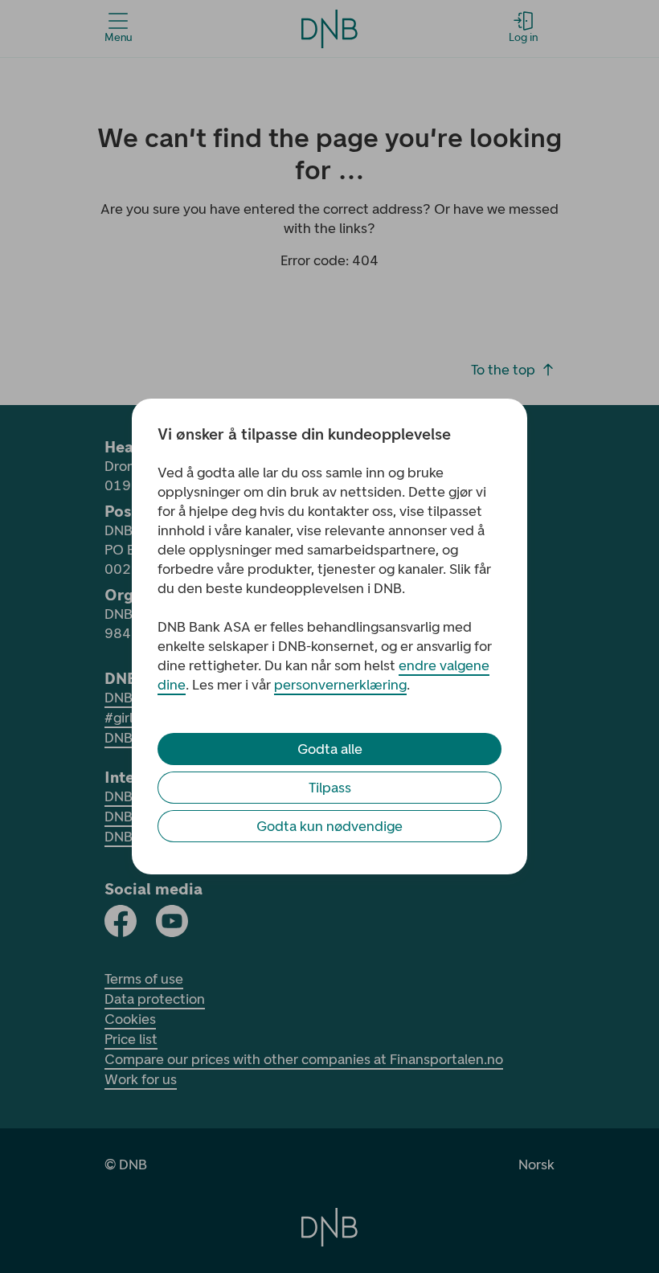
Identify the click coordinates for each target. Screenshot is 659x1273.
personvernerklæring (340, 685)
